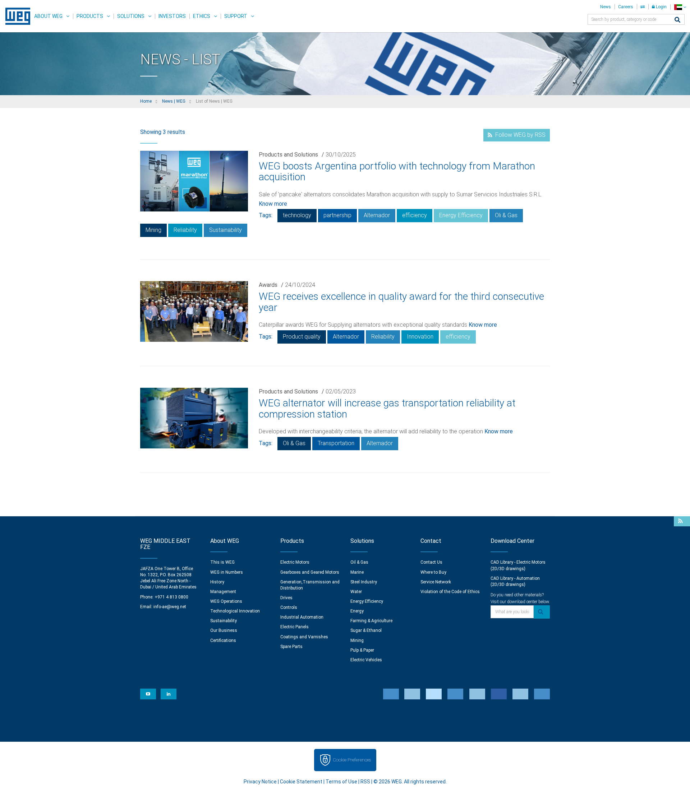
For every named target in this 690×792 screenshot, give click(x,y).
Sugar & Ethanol (366, 630)
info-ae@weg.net (169, 606)
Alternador (377, 215)
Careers (625, 6)
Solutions (130, 16)
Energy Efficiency (461, 215)
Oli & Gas (506, 215)
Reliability (185, 230)
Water (356, 591)
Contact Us (431, 562)
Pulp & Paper (362, 650)
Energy (357, 611)
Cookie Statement (301, 781)
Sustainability (225, 230)
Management (223, 591)
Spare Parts (291, 646)
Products (90, 16)
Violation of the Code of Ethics (450, 591)
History (217, 581)
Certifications (223, 640)
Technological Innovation (235, 611)
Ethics (201, 16)
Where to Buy (433, 572)
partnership (337, 215)
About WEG (48, 16)
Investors (172, 16)
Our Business (223, 630)
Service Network (435, 581)
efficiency (414, 215)
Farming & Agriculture (371, 620)
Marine (357, 572)
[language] (680, 7)
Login (661, 6)
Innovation (420, 336)
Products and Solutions (288, 154)
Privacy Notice (260, 781)
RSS (365, 781)
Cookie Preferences (352, 760)
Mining (153, 230)
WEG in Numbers (226, 572)
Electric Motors (294, 562)
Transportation (336, 443)
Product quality (302, 336)
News (605, 6)
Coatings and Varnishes (304, 636)
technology (297, 215)
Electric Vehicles (366, 659)
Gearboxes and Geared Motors (309, 572)
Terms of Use (341, 781)
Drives (286, 597)
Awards (268, 284)
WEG (15, 16)
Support (235, 16)
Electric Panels (294, 626)
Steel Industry (363, 581)
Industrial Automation (301, 617)
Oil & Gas (359, 562)
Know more (273, 203)
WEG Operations (226, 601)
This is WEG (222, 562)
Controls (288, 607)
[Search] (677, 20)
